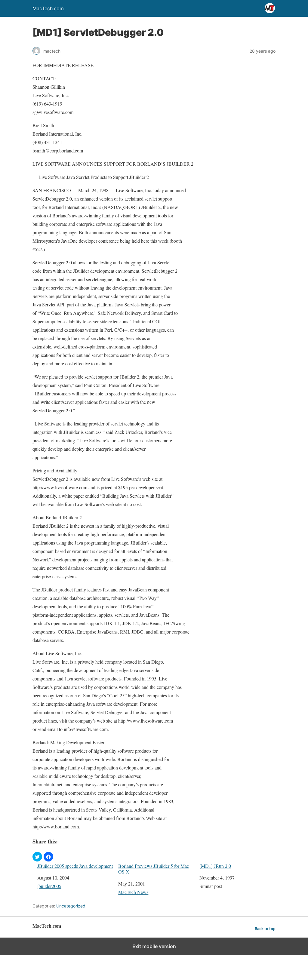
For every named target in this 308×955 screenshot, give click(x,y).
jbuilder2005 (49, 886)
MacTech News (133, 892)
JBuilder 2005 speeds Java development (75, 866)
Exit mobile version (154, 946)
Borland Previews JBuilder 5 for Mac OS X (153, 868)
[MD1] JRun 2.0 (215, 866)
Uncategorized (70, 905)
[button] (37, 856)
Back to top (265, 928)
